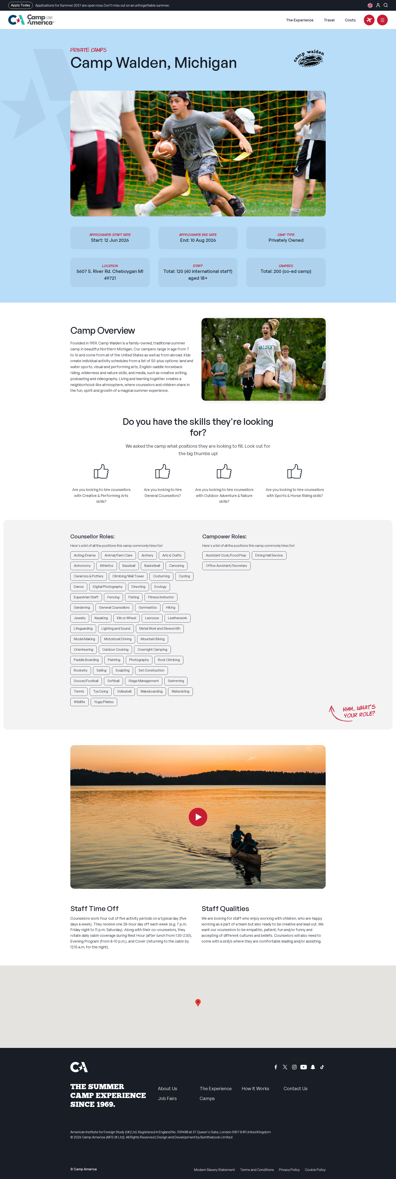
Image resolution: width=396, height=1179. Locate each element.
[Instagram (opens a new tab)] (294, 1067)
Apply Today (20, 5)
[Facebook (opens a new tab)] (275, 1067)
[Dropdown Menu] (382, 20)
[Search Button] (386, 5)
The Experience (300, 20)
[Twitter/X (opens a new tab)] (285, 1067)
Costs (350, 20)
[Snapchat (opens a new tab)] (312, 1067)
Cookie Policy (315, 1170)
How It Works (255, 1088)
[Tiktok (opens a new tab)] (322, 1067)
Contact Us (296, 1088)
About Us (167, 1088)
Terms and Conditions (257, 1170)
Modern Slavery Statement (214, 1170)
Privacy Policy (289, 1170)
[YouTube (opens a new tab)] (303, 1067)
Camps (207, 1098)
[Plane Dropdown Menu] (369, 20)
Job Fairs (167, 1098)
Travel (329, 20)
